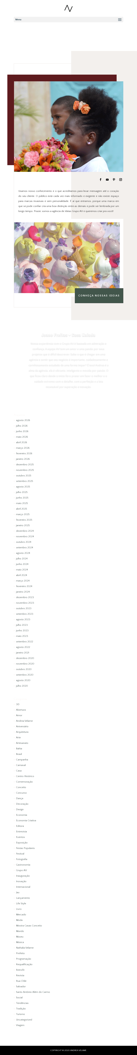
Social (19, 997)
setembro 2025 (24, 481)
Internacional (23, 886)
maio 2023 (22, 636)
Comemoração (24, 781)
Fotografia (21, 859)
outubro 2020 (24, 669)
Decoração (22, 803)
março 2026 (23, 448)
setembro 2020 (24, 674)
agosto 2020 (23, 680)
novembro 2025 (25, 470)
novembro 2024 (25, 536)
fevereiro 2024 (24, 586)
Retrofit (20, 969)
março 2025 (23, 514)
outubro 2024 (23, 542)
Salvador (21, 986)
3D (17, 704)
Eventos (20, 837)
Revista (20, 975)
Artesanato (22, 743)
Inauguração (23, 875)
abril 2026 (21, 442)
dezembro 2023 (25, 597)
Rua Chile (21, 981)
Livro (19, 909)
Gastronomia (23, 864)
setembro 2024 (24, 547)
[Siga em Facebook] (100, 179)
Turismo (20, 1014)
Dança (19, 798)
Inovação (21, 881)
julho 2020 (22, 685)
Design (20, 809)
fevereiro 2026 (24, 453)
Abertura (21, 709)
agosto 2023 (23, 619)
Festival (20, 853)
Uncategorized (24, 1019)
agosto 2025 (23, 486)
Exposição (22, 842)
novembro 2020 (25, 663)
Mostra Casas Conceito (29, 925)
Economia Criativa (26, 820)
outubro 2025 (23, 475)
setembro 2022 (24, 641)
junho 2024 (22, 564)
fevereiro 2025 (24, 519)
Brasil (19, 754)
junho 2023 (22, 630)
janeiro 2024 (23, 591)
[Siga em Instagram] (120, 179)
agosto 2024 (23, 553)
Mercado (21, 914)
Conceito (21, 787)
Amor (19, 715)
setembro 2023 (24, 614)
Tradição (21, 1008)
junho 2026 (22, 431)
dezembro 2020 (25, 658)
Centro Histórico (25, 776)
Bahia (19, 748)
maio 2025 (22, 503)
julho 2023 (22, 625)
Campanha (22, 759)
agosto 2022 (23, 647)
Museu (19, 936)
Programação (23, 958)
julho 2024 (22, 558)
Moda (19, 920)
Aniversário (22, 726)
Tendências (22, 1003)
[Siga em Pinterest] (114, 179)
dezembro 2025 (25, 464)
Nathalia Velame (25, 947)
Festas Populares (25, 848)
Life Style (21, 903)
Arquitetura (22, 732)
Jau (17, 892)
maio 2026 (22, 436)
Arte (18, 737)
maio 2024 (22, 569)
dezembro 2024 (25, 531)
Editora (20, 826)
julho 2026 (22, 425)
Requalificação (24, 964)
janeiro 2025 (23, 525)
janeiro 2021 (22, 652)
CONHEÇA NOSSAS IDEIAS (99, 295)
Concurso (21, 792)
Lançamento (23, 898)
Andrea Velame (24, 720)
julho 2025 (22, 492)
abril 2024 (21, 575)
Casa (19, 770)
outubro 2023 (23, 608)
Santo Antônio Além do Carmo (33, 992)
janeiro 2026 (23, 459)
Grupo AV (21, 870)
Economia (21, 815)
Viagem (20, 1025)
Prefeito (20, 953)
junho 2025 (22, 497)
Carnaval (21, 765)
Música (20, 942)
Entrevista (21, 831)
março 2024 (23, 580)
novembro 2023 (25, 602)
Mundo (20, 931)
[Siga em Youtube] (107, 179)
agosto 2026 (23, 420)
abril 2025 (21, 508)
